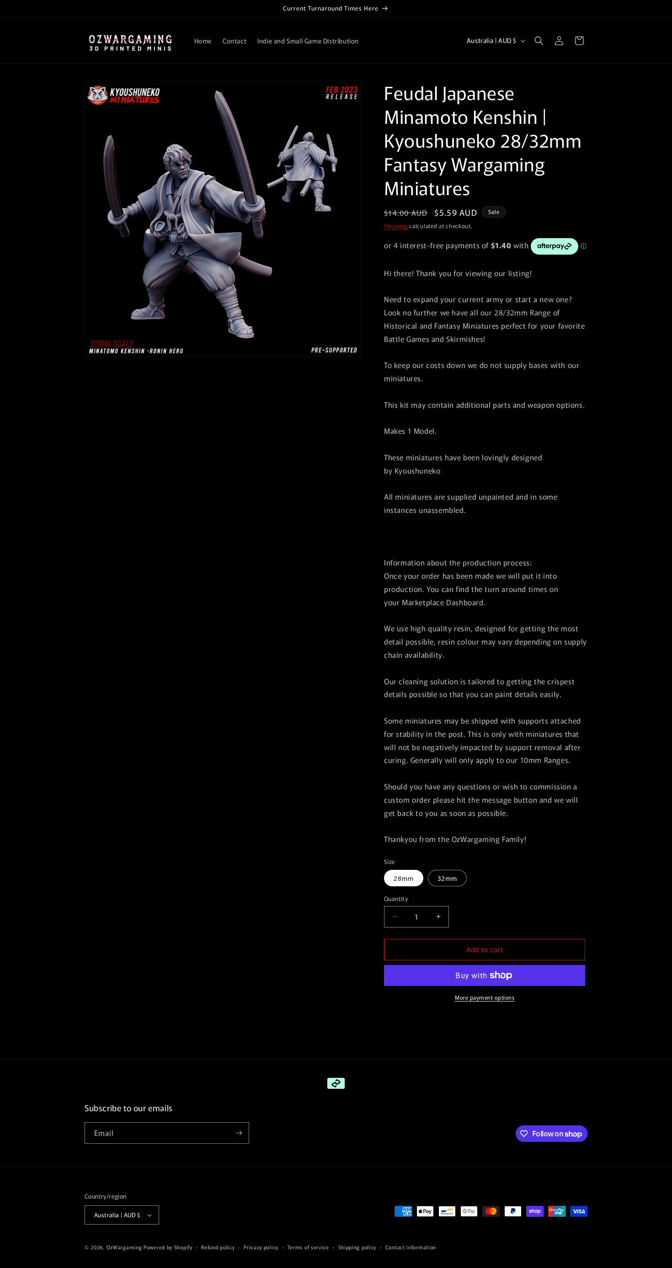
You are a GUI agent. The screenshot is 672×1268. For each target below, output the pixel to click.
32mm (447, 878)
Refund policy (218, 1247)
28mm (404, 878)
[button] (539, 41)
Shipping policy (357, 1247)
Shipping (396, 225)
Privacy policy (261, 1247)
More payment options (484, 997)
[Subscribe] (239, 1133)
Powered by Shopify (168, 1247)
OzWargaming (124, 1247)
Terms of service (308, 1247)
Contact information (410, 1247)
